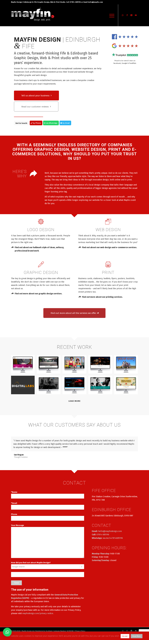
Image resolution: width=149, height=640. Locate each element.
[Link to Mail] (136, 15)
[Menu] (110, 15)
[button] (7, 632)
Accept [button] (125, 636)
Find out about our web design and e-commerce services (109, 247)
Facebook (117, 63)
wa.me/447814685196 (113, 538)
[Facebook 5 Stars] (125, 37)
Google (124, 63)
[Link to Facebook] (127, 15)
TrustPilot (132, 63)
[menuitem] (110, 15)
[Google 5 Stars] (125, 46)
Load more (74, 401)
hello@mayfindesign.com (110, 531)
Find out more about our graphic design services (38, 293)
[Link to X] (131, 15)
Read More (136, 636)
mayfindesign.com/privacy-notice (37, 613)
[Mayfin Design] (33, 15)
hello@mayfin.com (95, 2)
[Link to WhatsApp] (122, 15)
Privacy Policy (80, 631)
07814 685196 (102, 534)
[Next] (135, 440)
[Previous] (128, 440)
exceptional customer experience (77, 68)
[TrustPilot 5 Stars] (125, 55)
